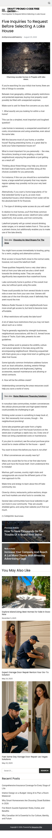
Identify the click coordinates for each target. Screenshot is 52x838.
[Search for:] (19, 771)
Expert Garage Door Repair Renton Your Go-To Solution (25, 673)
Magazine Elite (37, 827)
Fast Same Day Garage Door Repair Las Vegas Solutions (25, 758)
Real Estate (19, 516)
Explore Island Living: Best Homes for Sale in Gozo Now (26, 613)
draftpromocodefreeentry (12, 37)
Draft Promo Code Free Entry (23, 10)
